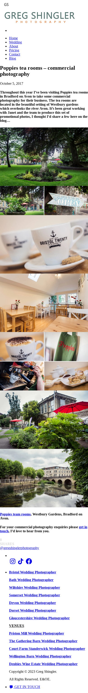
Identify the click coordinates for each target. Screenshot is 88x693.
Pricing (14, 50)
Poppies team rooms (15, 514)
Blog (12, 58)
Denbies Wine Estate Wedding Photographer (43, 664)
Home (13, 38)
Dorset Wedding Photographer (32, 610)
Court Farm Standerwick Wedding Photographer (47, 649)
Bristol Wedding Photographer (32, 572)
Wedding (15, 42)
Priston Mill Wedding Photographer (36, 633)
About (13, 46)
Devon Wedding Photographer (32, 603)
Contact (14, 54)
